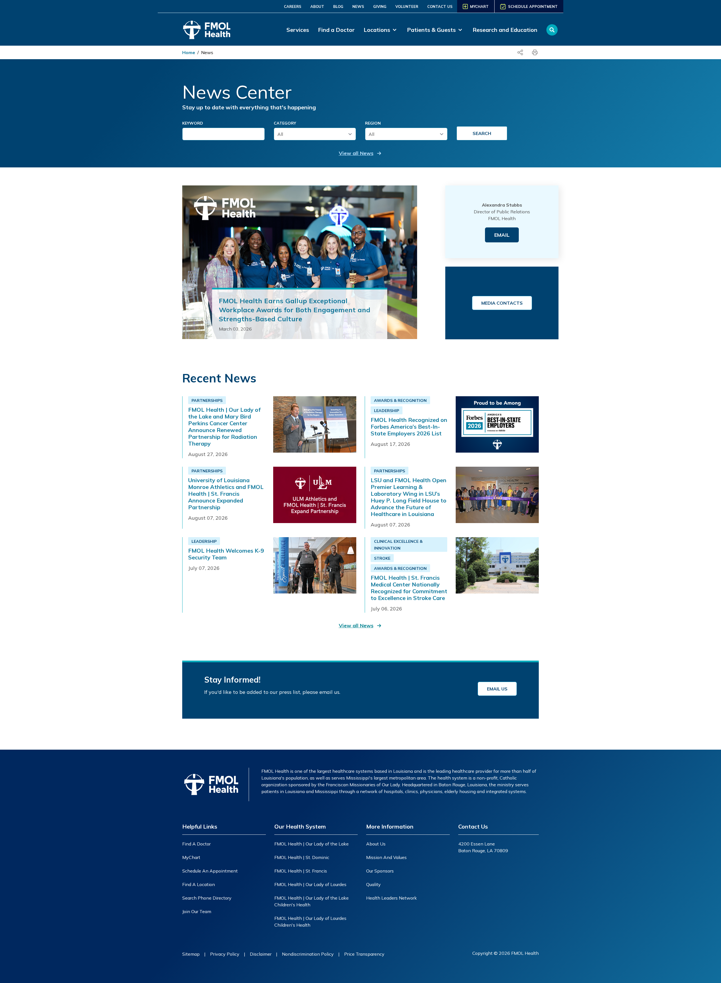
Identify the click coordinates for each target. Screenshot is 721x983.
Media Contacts (502, 303)
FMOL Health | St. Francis (300, 871)
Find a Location (198, 884)
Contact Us (440, 6)
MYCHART (479, 6)
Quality (373, 884)
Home (188, 52)
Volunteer (406, 6)
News (358, 6)
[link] (380, 30)
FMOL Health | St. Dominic (301, 857)
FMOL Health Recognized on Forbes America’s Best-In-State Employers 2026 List (409, 427)
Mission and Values (386, 857)
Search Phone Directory (207, 898)
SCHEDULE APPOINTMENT (533, 6)
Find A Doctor (196, 844)
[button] (360, 153)
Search (482, 133)
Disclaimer (261, 954)
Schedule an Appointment (210, 871)
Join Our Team (196, 911)
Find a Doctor (336, 29)
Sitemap (191, 954)
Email (501, 235)
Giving (379, 6)
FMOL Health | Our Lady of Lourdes (310, 884)
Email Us (497, 689)
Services (297, 29)
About (317, 6)
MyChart (191, 857)
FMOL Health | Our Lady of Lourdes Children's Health (310, 921)
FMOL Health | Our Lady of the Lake (311, 844)
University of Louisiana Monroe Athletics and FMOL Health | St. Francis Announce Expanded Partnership (226, 494)
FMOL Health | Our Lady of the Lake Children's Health (311, 901)
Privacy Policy (224, 954)
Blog (338, 6)
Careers (292, 6)
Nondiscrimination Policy (308, 954)
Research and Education (505, 29)
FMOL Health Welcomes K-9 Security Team (226, 554)
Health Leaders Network (391, 898)
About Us (376, 844)
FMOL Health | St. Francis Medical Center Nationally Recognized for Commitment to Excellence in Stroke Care (409, 587)
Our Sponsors (380, 871)
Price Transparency (364, 954)
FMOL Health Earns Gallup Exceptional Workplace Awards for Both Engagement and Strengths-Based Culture (294, 309)
